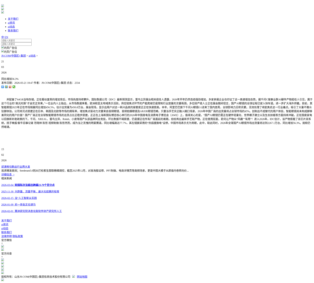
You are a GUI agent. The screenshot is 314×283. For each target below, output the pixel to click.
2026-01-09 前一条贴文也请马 (18, 204)
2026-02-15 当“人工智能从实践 (19, 198)
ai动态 (32, 55)
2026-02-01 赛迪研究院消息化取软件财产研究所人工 (31, 211)
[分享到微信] (14, 87)
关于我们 (6, 220)
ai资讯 (4, 224)
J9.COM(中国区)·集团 (13, 55)
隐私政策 (17, 236)
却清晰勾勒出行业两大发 (15, 166)
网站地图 (82, 276)
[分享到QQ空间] (6, 87)
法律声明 (6, 236)
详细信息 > (8, 174)
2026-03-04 (28, 185)
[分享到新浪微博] (10, 87)
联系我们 (6, 232)
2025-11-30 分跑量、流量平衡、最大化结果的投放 (30, 191)
